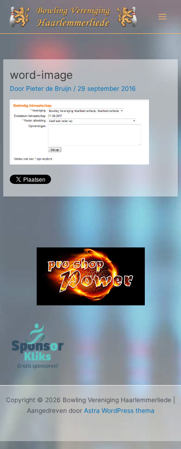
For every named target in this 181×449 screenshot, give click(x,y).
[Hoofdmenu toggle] (162, 16)
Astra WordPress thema (119, 410)
